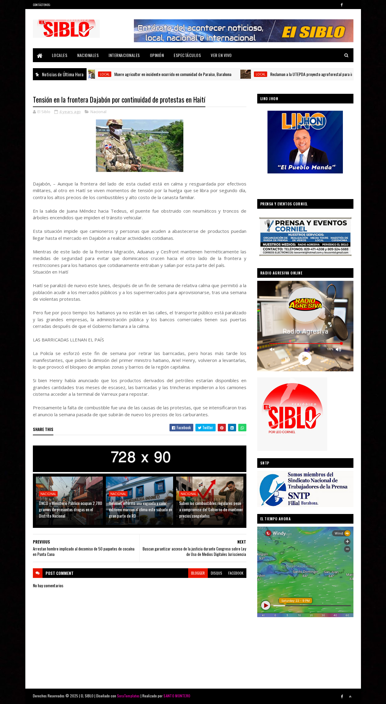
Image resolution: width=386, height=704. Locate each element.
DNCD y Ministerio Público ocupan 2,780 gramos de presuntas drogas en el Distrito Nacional (70, 509)
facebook (235, 573)
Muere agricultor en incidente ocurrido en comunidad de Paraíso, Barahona (152, 74)
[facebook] (342, 4)
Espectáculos (187, 55)
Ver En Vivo (221, 55)
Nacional (98, 111)
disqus (216, 573)
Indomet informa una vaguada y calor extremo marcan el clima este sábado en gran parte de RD (140, 509)
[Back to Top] (350, 696)
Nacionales (88, 55)
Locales (60, 55)
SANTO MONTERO (176, 695)
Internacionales (124, 55)
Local (240, 74)
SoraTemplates (128, 695)
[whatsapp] (350, 4)
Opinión (157, 55)
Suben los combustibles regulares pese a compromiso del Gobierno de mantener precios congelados (211, 509)
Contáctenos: (42, 4)
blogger (198, 573)
